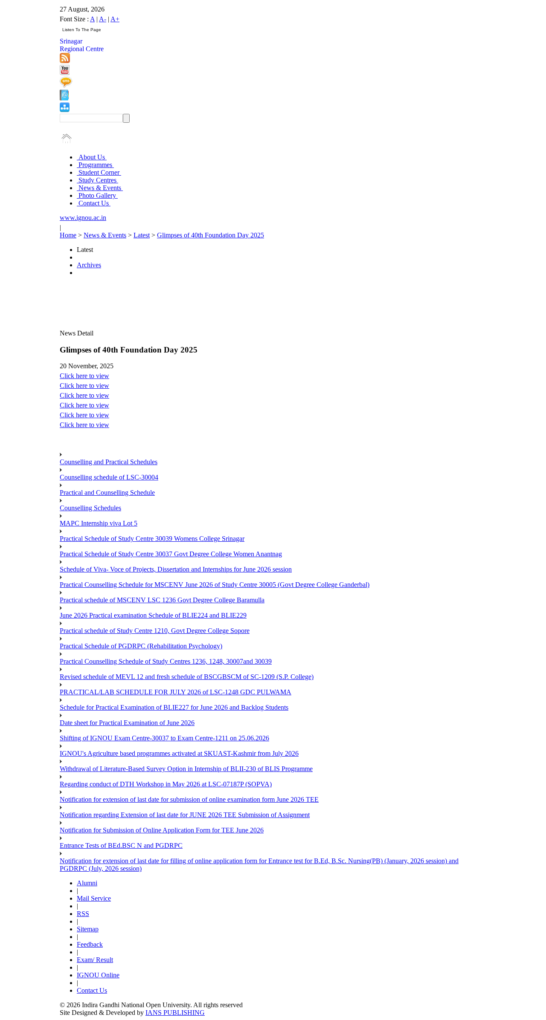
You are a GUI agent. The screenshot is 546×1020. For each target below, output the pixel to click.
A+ (114, 19)
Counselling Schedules (90, 507)
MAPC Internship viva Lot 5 (98, 523)
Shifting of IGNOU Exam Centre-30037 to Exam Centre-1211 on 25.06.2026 (164, 738)
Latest (142, 235)
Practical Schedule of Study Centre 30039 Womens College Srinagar (152, 538)
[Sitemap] (65, 109)
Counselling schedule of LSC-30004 (109, 477)
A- (102, 19)
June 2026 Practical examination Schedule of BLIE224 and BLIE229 (153, 615)
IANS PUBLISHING (175, 1012)
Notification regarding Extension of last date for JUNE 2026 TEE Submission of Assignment (185, 814)
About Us (92, 157)
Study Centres (97, 180)
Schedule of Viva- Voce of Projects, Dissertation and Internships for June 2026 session (176, 569)
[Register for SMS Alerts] (66, 85)
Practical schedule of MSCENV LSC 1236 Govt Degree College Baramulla (162, 600)
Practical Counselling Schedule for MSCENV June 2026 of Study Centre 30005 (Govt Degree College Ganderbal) (214, 584)
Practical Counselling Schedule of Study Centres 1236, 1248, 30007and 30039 (166, 661)
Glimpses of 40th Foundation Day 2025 (210, 235)
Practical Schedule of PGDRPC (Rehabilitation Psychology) (141, 646)
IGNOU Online (98, 975)
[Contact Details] (64, 98)
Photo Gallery (97, 195)
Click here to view (84, 375)
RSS (83, 913)
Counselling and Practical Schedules (108, 461)
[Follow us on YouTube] (65, 72)
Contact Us (93, 203)
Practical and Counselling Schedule (107, 492)
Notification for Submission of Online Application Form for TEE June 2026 (162, 830)
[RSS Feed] (65, 60)
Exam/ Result (95, 959)
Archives (89, 265)
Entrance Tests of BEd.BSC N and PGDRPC (121, 845)
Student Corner (99, 172)
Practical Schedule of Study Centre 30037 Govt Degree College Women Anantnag (171, 554)
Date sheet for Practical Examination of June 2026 (127, 722)
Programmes (95, 164)
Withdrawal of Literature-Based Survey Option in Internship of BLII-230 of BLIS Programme (186, 768)
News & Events (100, 187)
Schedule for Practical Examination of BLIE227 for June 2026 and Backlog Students (174, 707)
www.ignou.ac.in (83, 217)
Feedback (90, 944)
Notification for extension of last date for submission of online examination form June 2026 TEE (189, 799)
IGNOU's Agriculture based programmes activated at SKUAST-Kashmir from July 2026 (179, 753)
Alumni (87, 883)
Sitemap (88, 929)
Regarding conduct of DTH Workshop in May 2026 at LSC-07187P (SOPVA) (166, 784)
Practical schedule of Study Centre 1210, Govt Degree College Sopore (155, 630)
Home (68, 235)
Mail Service (94, 898)
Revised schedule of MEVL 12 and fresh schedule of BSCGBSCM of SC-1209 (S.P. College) (187, 676)
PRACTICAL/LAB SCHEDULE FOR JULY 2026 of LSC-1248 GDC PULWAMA (175, 692)
